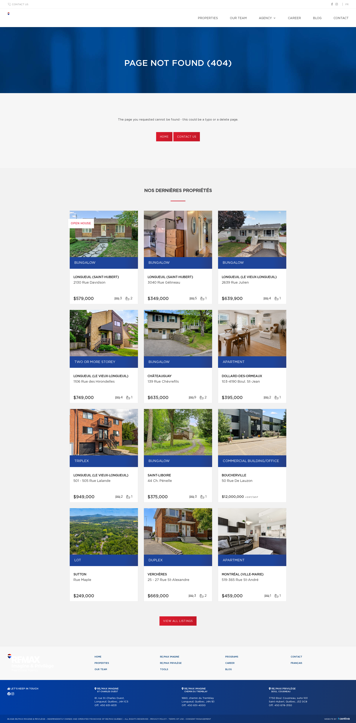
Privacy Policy (158, 719)
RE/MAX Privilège (171, 663)
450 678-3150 (283, 705)
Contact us (20, 4)
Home (164, 137)
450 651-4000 (196, 705)
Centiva (344, 718)
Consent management (198, 719)
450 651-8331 (108, 705)
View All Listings (178, 621)
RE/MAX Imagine (169, 657)
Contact (341, 18)
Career (294, 18)
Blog (317, 18)
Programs (231, 657)
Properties (208, 18)
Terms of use (176, 719)
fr (347, 4)
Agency (265, 18)
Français (296, 663)
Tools (164, 669)
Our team (238, 18)
